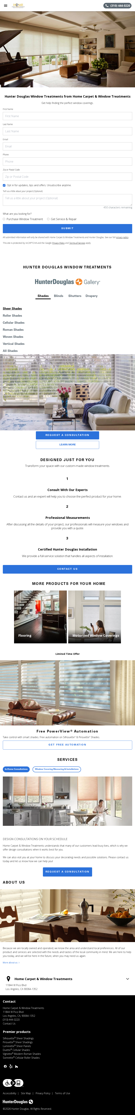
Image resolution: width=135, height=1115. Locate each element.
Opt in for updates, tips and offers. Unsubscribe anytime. (39, 185)
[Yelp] (10, 1066)
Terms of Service (77, 242)
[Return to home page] (21, 5)
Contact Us (67, 569)
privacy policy (122, 237)
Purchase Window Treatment (25, 219)
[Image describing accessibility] (13, 1083)
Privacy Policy (58, 242)
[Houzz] (16, 1066)
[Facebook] (5, 1066)
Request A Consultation (67, 435)
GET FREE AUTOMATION (67, 745)
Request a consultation (67, 872)
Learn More (67, 445)
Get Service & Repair (64, 219)
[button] (6, 6)
